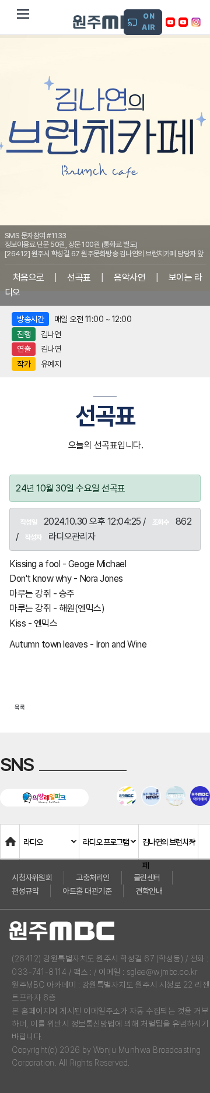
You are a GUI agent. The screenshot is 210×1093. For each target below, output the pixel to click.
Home (12, 835)
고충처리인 (93, 877)
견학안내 (148, 891)
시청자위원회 (32, 877)
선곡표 (79, 277)
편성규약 (25, 891)
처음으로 (28, 277)
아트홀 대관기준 (86, 891)
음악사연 (129, 277)
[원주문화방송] (111, 22)
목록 (20, 706)
